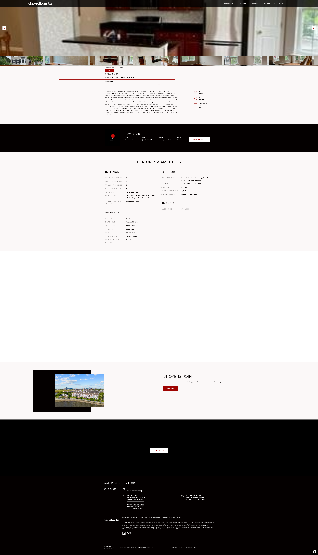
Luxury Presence (146, 547)
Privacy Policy (192, 547)
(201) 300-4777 (279, 3)
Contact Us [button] (159, 450)
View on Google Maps (135, 501)
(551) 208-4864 (138, 506)
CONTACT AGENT (199, 139)
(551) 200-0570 (138, 508)
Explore (170, 388)
